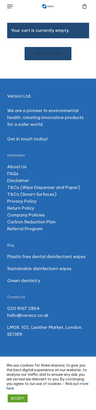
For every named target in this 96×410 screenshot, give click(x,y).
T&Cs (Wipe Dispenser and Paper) (43, 187)
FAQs (12, 173)
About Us (17, 167)
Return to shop (48, 53)
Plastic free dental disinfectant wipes (46, 256)
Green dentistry (23, 280)
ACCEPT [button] (18, 398)
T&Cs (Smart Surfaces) (32, 194)
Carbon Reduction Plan (31, 222)
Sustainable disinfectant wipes (39, 268)
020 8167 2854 (23, 308)
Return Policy (20, 208)
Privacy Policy (22, 201)
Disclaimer (18, 180)
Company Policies (26, 215)
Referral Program (25, 229)
